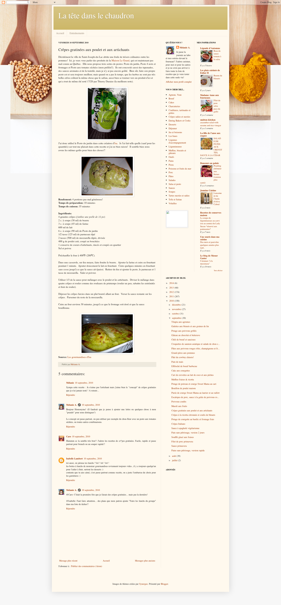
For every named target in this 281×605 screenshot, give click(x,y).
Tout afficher (218, 270)
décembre (176, 304)
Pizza (171, 164)
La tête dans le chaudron (96, 15)
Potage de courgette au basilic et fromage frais (192, 419)
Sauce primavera (179, 445)
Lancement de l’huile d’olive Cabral (218, 199)
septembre (177, 317)
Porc (171, 172)
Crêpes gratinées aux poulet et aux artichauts (191, 410)
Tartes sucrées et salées (179, 195)
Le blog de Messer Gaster (209, 257)
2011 (171, 296)
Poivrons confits (178, 401)
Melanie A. (75, 364)
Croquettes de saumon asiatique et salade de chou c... (195, 343)
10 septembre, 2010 (84, 382)
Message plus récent (68, 560)
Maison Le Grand (120, 60)
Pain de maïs (177, 361)
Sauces (172, 187)
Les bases (173, 135)
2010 (171, 300)
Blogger (164, 583)
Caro (68, 436)
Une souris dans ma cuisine (209, 238)
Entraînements (77, 33)
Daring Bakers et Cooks (179, 120)
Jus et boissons (175, 132)
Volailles (173, 203)
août (174, 455)
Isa (115, 143)
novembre (177, 309)
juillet (175, 460)
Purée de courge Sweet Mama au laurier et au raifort (195, 392)
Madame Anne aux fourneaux (209, 96)
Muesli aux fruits (179, 406)
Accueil (60, 33)
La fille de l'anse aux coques (210, 134)
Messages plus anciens (145, 560)
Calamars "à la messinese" (206, 262)
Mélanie (70, 382)
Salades (172, 180)
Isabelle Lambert (74, 458)
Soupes (172, 191)
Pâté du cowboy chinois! (182, 357)
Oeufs (171, 156)
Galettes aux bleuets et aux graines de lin (190, 326)
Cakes (171, 102)
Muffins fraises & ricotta (182, 379)
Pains (171, 160)
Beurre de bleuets (218, 77)
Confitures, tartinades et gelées (179, 111)
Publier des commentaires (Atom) (86, 566)
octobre (176, 313)
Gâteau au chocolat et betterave (185, 335)
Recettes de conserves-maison (211, 214)
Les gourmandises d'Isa (79, 357)
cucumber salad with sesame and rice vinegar (210, 124)
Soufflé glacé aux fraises (182, 437)
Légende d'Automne (210, 48)
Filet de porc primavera (182, 441)
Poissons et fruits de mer (180, 168)
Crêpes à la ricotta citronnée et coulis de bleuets (193, 414)
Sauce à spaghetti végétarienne (185, 428)
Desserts (172, 124)
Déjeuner (173, 128)
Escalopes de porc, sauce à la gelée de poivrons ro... (195, 397)
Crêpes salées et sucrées (179, 116)
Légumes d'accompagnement (177, 141)
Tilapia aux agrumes (180, 321)
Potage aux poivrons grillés (183, 330)
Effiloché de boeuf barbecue (184, 366)
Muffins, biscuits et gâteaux (177, 152)
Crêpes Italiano (178, 423)
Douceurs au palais (209, 163)
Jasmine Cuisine (208, 190)
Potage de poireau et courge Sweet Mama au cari (193, 383)
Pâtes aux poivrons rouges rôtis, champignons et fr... (195, 348)
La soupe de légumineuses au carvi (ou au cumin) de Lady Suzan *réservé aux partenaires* (210, 223)
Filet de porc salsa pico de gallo (217, 106)
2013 (171, 287)
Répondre (70, 394)
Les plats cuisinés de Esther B (210, 72)
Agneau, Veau (175, 94)
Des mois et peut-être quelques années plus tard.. (209, 245)
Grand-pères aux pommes (183, 352)
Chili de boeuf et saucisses (183, 339)
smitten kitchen (207, 119)
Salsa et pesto (175, 184)
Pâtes (171, 176)
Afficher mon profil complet (179, 81)
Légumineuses (175, 146)
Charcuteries (174, 106)
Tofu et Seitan (175, 199)
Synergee (143, 583)
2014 (171, 283)
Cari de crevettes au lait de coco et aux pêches (192, 374)
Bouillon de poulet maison (183, 388)
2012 (171, 291)
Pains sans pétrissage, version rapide (188, 450)
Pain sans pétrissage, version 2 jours (187, 432)
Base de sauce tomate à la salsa (217, 55)
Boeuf (171, 98)
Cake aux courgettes (180, 370)
